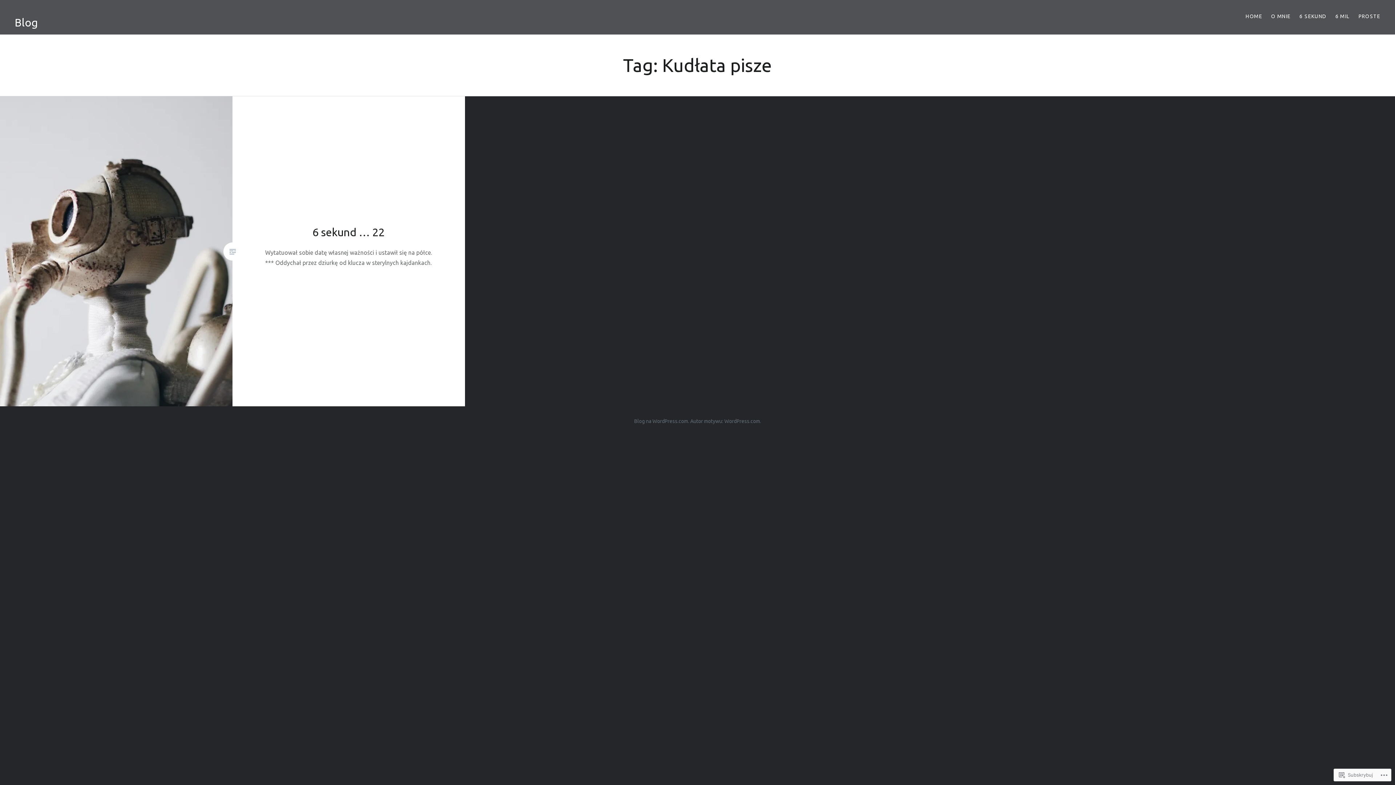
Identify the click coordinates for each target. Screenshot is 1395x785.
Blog (26, 22)
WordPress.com (742, 421)
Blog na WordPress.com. (661, 421)
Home (1254, 16)
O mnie (1281, 16)
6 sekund (1312, 16)
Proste (1369, 16)
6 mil (1342, 16)
